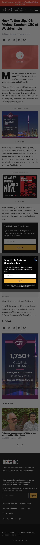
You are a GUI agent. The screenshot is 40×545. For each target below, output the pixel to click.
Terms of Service (25, 285)
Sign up (20, 280)
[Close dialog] (35, 259)
